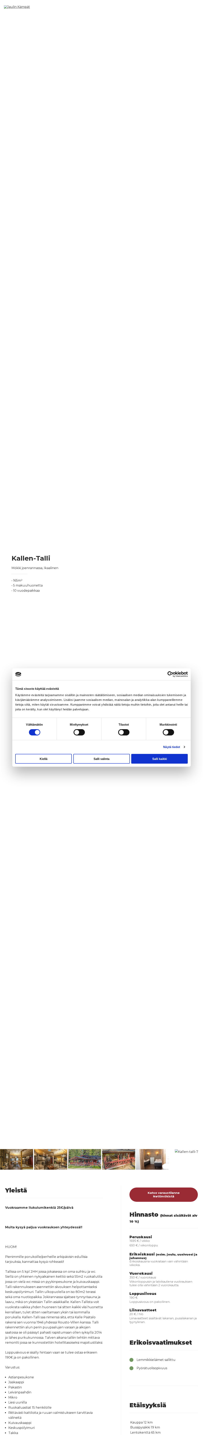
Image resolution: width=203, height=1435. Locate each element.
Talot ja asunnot (129, 7)
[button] (4, 1158)
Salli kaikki (159, 758)
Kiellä (43, 758)
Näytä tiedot (171, 747)
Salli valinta (101, 758)
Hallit (158, 7)
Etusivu (81, 7)
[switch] (79, 732)
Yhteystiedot (183, 7)
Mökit (100, 7)
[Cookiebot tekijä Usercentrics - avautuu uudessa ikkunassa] (170, 674)
